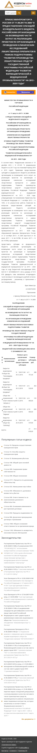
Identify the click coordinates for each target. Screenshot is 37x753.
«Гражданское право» (8, 745)
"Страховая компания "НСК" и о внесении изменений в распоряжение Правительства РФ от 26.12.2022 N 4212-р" (19, 650)
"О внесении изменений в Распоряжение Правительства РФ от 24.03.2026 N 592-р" (19, 679)
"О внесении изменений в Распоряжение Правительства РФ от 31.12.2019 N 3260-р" (19, 570)
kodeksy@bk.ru (24, 748)
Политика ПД (22, 751)
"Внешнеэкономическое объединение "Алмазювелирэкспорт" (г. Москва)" (18, 615)
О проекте (13, 751)
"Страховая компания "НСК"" (19, 666)
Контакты (4, 751)
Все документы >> (29, 719)
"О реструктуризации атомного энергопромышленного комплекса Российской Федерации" (19, 598)
